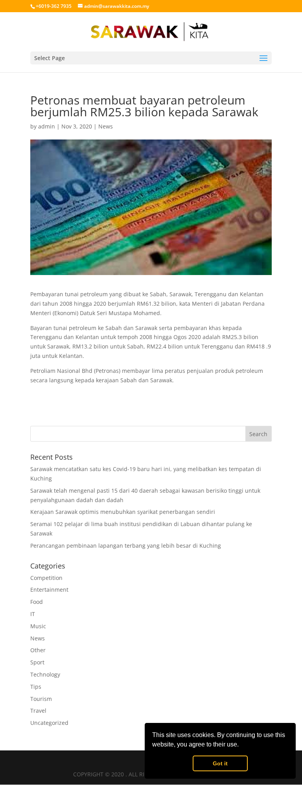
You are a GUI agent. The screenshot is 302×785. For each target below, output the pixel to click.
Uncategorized (49, 722)
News (105, 126)
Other (38, 650)
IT (32, 614)
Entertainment (49, 589)
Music (38, 626)
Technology (45, 674)
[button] (241, 745)
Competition (46, 577)
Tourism (41, 698)
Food (36, 601)
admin (46, 126)
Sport (37, 662)
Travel (38, 710)
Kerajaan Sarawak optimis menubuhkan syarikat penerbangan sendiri (122, 511)
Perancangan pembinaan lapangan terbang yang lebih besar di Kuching (125, 545)
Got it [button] (220, 763)
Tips (35, 686)
